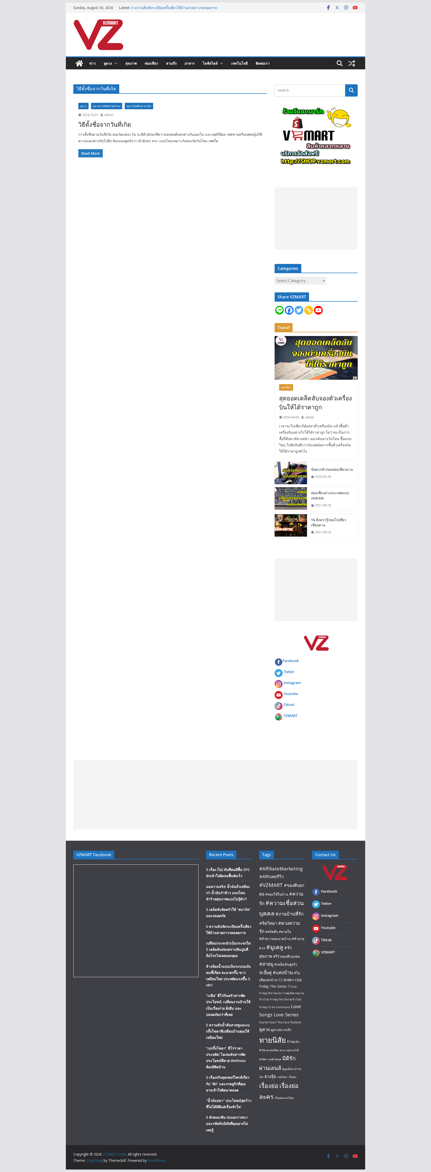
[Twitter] (299, 310)
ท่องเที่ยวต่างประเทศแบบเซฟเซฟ (330, 495)
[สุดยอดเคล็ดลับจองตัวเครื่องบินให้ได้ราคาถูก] (316, 358)
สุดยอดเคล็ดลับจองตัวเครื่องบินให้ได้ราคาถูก (315, 402)
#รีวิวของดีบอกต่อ (286, 956)
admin (108, 115)
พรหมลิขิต (272, 1050)
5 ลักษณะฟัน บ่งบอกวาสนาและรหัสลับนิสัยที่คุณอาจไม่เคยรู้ (227, 1123)
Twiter (289, 671)
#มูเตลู (274, 947)
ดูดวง (108, 63)
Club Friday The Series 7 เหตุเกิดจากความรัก (281, 993)
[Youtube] (318, 310)
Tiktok (289, 704)
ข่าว (92, 63)
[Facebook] (289, 310)
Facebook (291, 660)
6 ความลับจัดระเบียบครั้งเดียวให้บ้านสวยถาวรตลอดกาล (174, 7)
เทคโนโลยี (239, 63)
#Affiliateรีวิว (271, 876)
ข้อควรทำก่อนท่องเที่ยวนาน (332, 469)
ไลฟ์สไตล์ (210, 63)
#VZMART (271, 884)
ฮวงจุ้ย (270, 1076)
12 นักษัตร (286, 979)
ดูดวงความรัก (281, 1029)
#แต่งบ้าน (283, 972)
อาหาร (190, 63)
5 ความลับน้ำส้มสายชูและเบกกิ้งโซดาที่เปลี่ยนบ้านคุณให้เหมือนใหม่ (228, 1031)
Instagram (292, 682)
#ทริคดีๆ (271, 931)
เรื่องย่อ (268, 1085)
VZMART (291, 715)
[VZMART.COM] (79, 63)
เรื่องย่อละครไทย (284, 1098)
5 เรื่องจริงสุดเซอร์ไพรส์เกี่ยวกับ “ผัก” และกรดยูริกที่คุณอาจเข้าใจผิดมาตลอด (227, 1083)
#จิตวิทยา (268, 923)
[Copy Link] (308, 310)
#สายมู (266, 964)
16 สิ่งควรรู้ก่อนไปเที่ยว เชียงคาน (328, 522)
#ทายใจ (285, 931)
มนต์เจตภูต (274, 1059)
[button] (114, 63)
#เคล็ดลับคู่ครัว (285, 964)
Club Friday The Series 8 (278, 999)
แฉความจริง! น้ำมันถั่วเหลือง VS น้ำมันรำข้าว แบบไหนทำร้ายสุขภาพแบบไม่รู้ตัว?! (228, 892)
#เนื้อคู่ (265, 972)
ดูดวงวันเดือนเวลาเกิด (139, 106)
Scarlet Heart (268, 1022)
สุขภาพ (131, 63)
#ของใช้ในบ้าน (276, 894)
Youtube (291, 693)
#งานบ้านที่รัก (289, 914)
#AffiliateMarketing (281, 868)
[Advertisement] (316, 218)
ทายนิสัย (272, 1040)
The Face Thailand (289, 1022)
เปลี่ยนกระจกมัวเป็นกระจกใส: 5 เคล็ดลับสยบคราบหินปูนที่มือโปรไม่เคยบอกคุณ (228, 949)
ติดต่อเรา (263, 63)
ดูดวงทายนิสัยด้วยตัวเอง (106, 106)
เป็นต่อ (292, 1077)
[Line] (279, 310)
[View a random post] (352, 63)
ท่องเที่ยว (151, 63)
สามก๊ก (171, 63)
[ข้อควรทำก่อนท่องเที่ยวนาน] (291, 473)
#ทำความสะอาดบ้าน (275, 938)
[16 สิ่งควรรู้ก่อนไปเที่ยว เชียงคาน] (291, 526)
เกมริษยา (282, 1077)
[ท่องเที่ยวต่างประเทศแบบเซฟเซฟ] (291, 499)
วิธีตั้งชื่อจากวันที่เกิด (104, 124)
